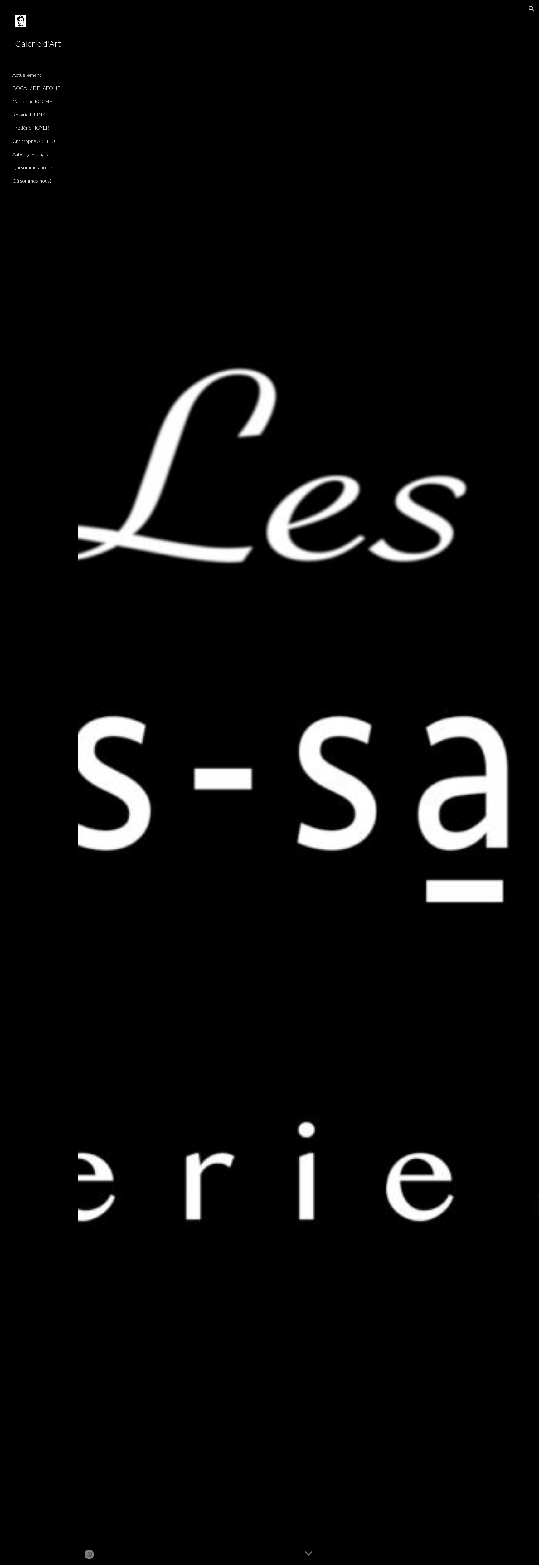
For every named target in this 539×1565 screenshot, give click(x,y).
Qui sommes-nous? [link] (32, 167)
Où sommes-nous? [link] (31, 181)
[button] (531, 8)
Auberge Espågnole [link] (32, 154)
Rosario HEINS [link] (28, 114)
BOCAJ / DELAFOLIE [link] (36, 88)
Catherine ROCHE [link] (32, 101)
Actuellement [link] (26, 75)
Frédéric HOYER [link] (30, 127)
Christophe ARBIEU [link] (33, 141)
